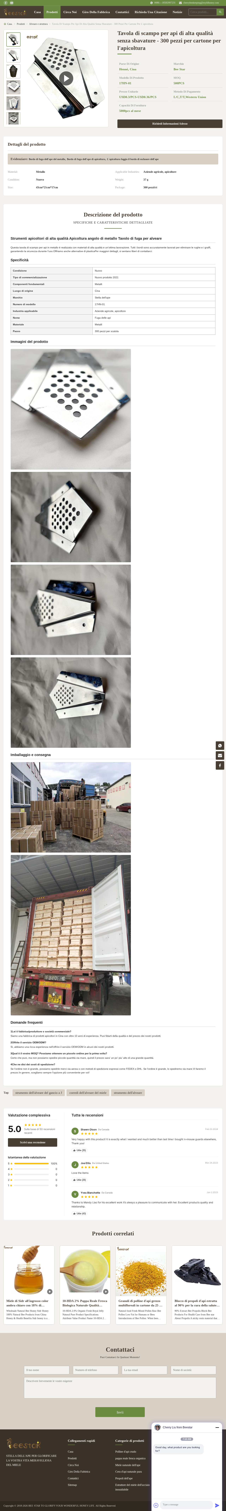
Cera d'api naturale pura (128, 1471)
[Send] (217, 1505)
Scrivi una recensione (32, 1142)
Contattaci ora (28, 1318)
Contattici (122, 12)
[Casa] (15, 12)
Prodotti (52, 12)
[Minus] (217, 1427)
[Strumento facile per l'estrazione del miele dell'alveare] (66, 78)
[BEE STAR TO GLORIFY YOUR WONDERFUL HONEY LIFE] (23, 1447)
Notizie (177, 12)
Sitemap (72, 1484)
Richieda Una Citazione (151, 12)
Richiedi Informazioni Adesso (170, 123)
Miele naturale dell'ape (127, 1465)
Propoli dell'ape (124, 1478)
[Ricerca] (220, 12)
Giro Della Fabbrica (96, 12)
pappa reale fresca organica (130, 1458)
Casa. (10, 24)
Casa (37, 12)
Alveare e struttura (38, 24)
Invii (120, 1412)
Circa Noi (70, 12)
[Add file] (156, 1505)
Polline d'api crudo (125, 1451)
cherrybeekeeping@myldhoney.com (201, 2)
